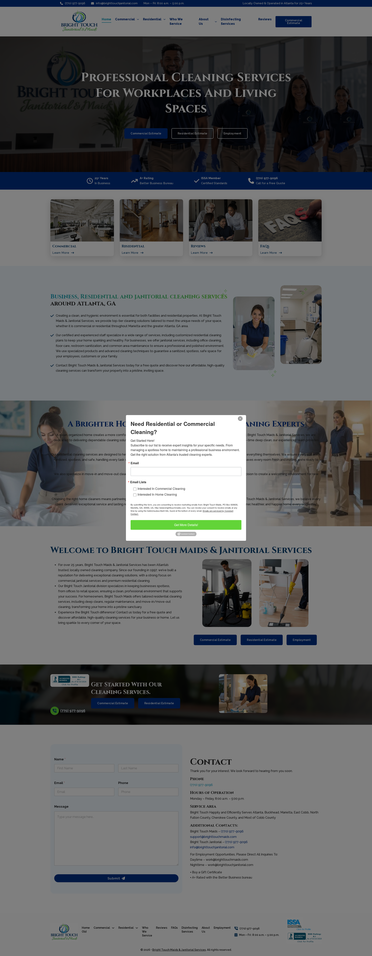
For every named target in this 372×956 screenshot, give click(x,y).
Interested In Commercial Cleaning (161, 488)
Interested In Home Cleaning (157, 494)
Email (135, 463)
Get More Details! (186, 525)
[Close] (242, 418)
